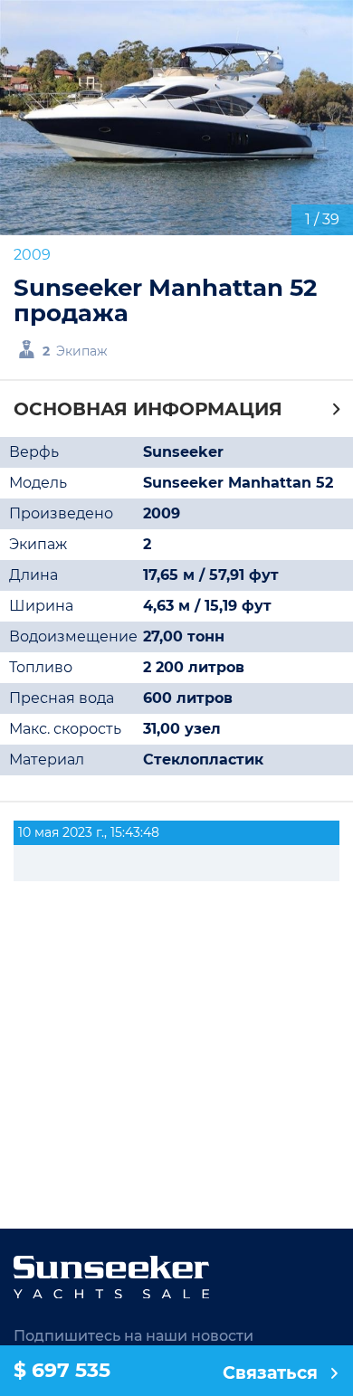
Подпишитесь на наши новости (133, 1335)
